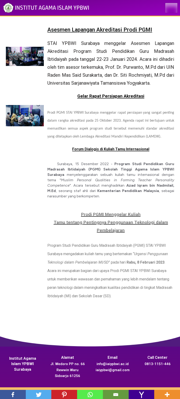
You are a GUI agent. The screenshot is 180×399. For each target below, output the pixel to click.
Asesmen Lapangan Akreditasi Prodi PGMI (99, 29)
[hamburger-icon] (171, 8)
